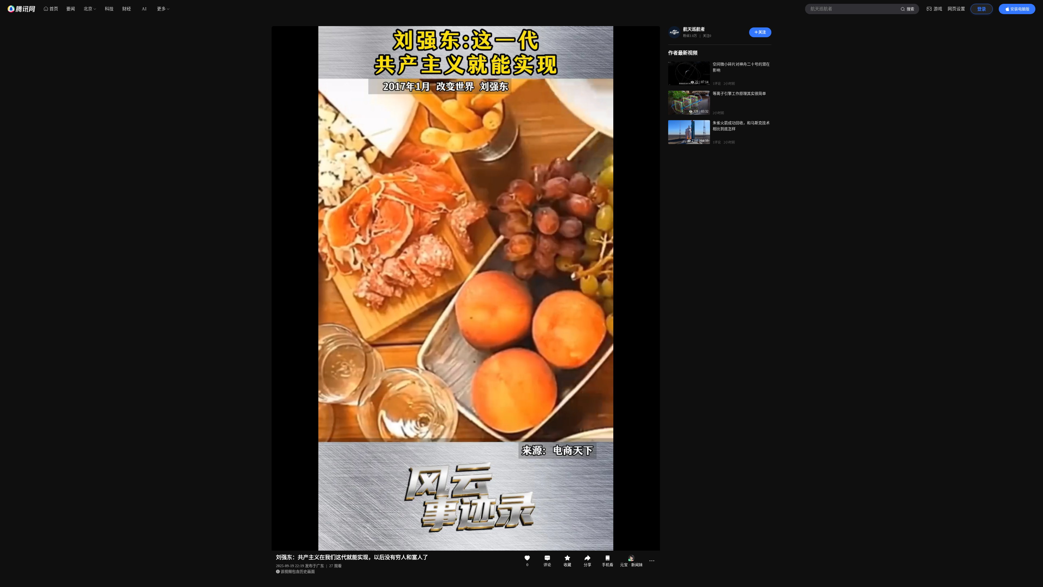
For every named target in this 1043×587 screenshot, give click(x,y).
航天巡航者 (694, 29)
